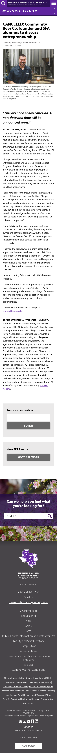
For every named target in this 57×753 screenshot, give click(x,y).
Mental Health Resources (16, 682)
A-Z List (28, 664)
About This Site (28, 737)
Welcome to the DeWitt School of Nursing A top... (28, 710)
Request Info (28, 616)
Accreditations (28, 651)
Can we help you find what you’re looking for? (28, 503)
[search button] (50, 516)
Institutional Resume (30, 699)
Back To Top (28, 746)
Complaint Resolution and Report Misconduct (23, 686)
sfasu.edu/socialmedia (28, 730)
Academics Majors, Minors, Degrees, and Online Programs (28, 715)
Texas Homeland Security (43, 690)
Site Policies (28, 703)
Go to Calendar (28, 457)
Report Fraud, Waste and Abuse (38, 695)
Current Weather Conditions (28, 669)
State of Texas (8, 690)
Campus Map (28, 646)
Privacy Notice (47, 699)
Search (28, 425)
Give (28, 631)
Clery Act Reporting (11, 699)
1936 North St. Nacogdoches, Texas (28, 602)
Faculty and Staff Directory (28, 641)
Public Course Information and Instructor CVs (28, 636)
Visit (28, 621)
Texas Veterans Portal (14, 695)
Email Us (28, 597)
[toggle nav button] (53, 3)
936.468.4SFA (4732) (28, 591)
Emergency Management (39, 682)
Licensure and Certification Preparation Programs (28, 657)
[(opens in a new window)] (20, 721)
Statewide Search (23, 690)
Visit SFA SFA (28, 713)
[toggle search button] (3, 3)
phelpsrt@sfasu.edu (12, 310)
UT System (48, 686)
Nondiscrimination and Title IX (38, 678)
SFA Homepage (28, 611)
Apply (28, 626)
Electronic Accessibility (14, 678)
